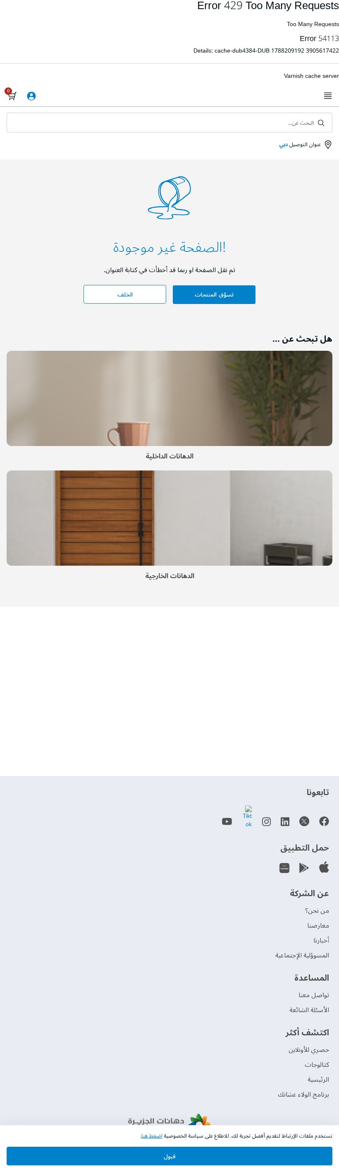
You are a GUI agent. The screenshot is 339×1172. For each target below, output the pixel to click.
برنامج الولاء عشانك (303, 1095)
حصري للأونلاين (309, 1050)
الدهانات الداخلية (169, 456)
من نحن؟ (317, 911)
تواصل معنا (313, 995)
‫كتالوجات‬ (317, 1065)
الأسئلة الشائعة (309, 1010)
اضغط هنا (151, 1136)
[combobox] (169, 123)
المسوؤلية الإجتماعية (302, 955)
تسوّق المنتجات (214, 295)
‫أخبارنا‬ (321, 940)
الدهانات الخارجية (169, 576)
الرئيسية (318, 1080)
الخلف (125, 295)
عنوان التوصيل (300, 144)
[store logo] (169, 96)
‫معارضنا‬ (318, 926)
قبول (170, 1156)
